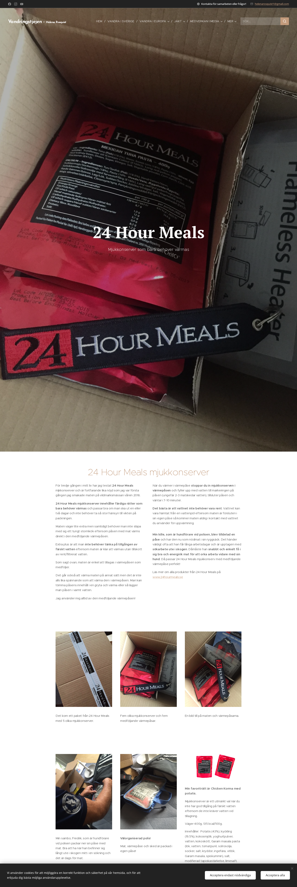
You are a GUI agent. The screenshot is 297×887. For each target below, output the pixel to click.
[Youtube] (21, 4)
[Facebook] (9, 4)
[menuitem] (100, 21)
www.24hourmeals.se (168, 577)
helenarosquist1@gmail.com (272, 4)
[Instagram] (15, 4)
